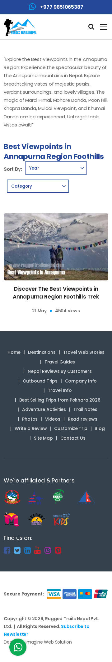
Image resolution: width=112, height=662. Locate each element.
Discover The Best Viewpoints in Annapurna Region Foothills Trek (56, 293)
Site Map (43, 438)
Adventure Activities (44, 409)
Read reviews (82, 419)
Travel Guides (59, 362)
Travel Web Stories (84, 352)
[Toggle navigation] (101, 27)
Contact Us (73, 438)
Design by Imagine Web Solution (38, 642)
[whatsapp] (18, 649)
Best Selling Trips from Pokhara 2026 (59, 400)
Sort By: (13, 169)
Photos (30, 419)
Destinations (42, 352)
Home (14, 352)
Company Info (81, 381)
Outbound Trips (40, 381)
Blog (100, 428)
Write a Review (31, 428)
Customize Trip (70, 428)
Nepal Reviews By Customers (60, 371)
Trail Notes (85, 409)
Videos (52, 419)
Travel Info (60, 390)
